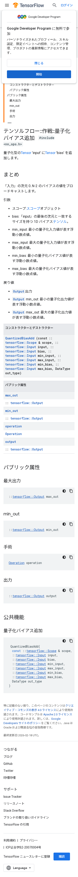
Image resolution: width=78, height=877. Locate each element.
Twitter (8, 770)
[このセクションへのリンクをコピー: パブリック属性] (44, 468)
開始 (39, 74)
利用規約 (9, 840)
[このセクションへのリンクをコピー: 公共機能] (28, 617)
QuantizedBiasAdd (19, 338)
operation (13, 426)
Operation (13, 434)
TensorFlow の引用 (16, 824)
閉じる (39, 63)
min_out (11, 411)
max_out (11, 395)
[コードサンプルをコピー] (71, 491)
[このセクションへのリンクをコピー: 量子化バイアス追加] (46, 631)
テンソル (60, 222)
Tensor (26, 153)
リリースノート (13, 803)
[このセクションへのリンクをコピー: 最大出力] (25, 481)
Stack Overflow (13, 810)
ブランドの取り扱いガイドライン (26, 817)
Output (18, 291)
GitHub (8, 763)
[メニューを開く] (7, 5)
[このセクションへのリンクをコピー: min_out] (25, 514)
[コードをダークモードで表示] (64, 491)
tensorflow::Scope (21, 342)
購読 (62, 856)
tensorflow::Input (20, 347)
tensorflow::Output (26, 403)
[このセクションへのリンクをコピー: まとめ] (23, 175)
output (10, 442)
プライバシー (29, 840)
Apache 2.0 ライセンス (57, 714)
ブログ (8, 756)
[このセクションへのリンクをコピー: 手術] (16, 547)
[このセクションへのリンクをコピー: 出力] (16, 580)
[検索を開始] (54, 5)
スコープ (33, 209)
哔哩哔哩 (9, 777)
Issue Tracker (12, 796)
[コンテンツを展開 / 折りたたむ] (9, 121)
